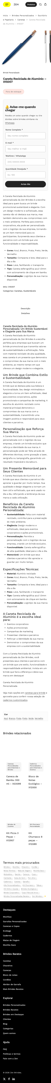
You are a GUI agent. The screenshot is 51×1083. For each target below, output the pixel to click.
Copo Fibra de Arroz (30, 893)
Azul (6, 718)
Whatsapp (9, 123)
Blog (5, 1024)
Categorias (8, 1028)
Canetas (21, 20)
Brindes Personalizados (23, 15)
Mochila (16, 867)
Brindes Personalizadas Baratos (16, 896)
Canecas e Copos (11, 926)
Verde (30, 718)
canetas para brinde (35, 693)
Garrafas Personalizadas (15, 921)
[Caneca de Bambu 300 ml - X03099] (14, 748)
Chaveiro (25, 867)
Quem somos (9, 1033)
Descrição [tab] (25, 308)
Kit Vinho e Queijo (11, 889)
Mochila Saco (38, 871)
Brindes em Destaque (13, 1014)
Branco (12, 718)
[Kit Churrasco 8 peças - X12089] (36, 809)
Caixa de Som (19, 878)
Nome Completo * (14, 130)
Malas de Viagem (11, 940)
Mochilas (7, 917)
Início (5, 15)
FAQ (5, 1049)
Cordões (7, 980)
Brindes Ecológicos (28, 889)
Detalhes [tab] (25, 313)
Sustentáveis (29, 291)
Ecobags (7, 931)
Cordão (34, 867)
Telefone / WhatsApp (15, 156)
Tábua (38, 885)
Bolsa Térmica (9, 871)
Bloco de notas (10, 975)
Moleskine (8, 874)
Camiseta (7, 878)
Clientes (7, 1019)
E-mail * (9, 143)
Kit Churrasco (28, 885)
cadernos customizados (15, 700)
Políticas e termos (11, 1054)
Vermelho (39, 718)
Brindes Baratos (10, 1010)
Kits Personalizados (12, 885)
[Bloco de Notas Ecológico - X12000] (36, 748)
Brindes (7, 867)
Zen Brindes (37, 896)
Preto (24, 718)
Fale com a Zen (10, 1058)
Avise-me (25, 184)
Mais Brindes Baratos (13, 989)
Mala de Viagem (24, 871)
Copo (34, 874)
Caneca (26, 874)
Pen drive (32, 878)
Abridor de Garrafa (12, 984)
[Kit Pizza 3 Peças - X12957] (14, 809)
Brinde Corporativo (11, 893)
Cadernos (8, 882)
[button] (7, 4)
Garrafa (26, 882)
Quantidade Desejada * (16, 169)
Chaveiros (7, 965)
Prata (18, 718)
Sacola (17, 874)
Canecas (7, 970)
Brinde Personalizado (11, 73)
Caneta (17, 882)
